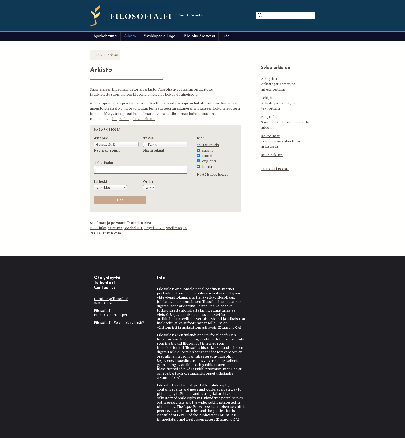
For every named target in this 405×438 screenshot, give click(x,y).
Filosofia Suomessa (199, 36)
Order (148, 181)
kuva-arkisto (144, 119)
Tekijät (267, 98)
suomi (207, 150)
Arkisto (130, 36)
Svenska (197, 15)
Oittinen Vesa (110, 233)
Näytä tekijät (153, 150)
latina (207, 166)
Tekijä (148, 138)
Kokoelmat (270, 136)
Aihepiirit (269, 79)
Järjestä (100, 181)
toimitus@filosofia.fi (112, 299)
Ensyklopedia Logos (160, 36)
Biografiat (269, 117)
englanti (209, 161)
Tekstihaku (103, 163)
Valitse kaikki (208, 145)
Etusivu (98, 55)
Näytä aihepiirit (107, 150)
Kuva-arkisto (272, 155)
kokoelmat (142, 114)
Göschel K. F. (133, 228)
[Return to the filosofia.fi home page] (130, 24)
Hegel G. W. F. (154, 228)
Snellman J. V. (176, 228)
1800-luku (98, 228)
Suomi (183, 15)
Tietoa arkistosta (275, 169)
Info (225, 36)
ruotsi (207, 156)
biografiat (120, 119)
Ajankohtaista (105, 36)
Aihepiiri (101, 138)
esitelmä (115, 228)
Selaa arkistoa (275, 68)
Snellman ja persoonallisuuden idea (120, 223)
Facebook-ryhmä (128, 322)
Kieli (200, 138)
